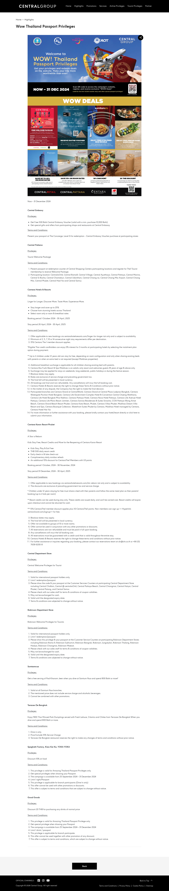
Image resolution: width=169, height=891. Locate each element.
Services (103, 6)
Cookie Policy (138, 886)
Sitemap (149, 886)
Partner (148, 6)
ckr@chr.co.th (124, 541)
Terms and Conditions (108, 886)
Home (68, 6)
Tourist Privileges (134, 6)
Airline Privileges (117, 6)
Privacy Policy (124, 886)
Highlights (79, 6)
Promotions (91, 6)
